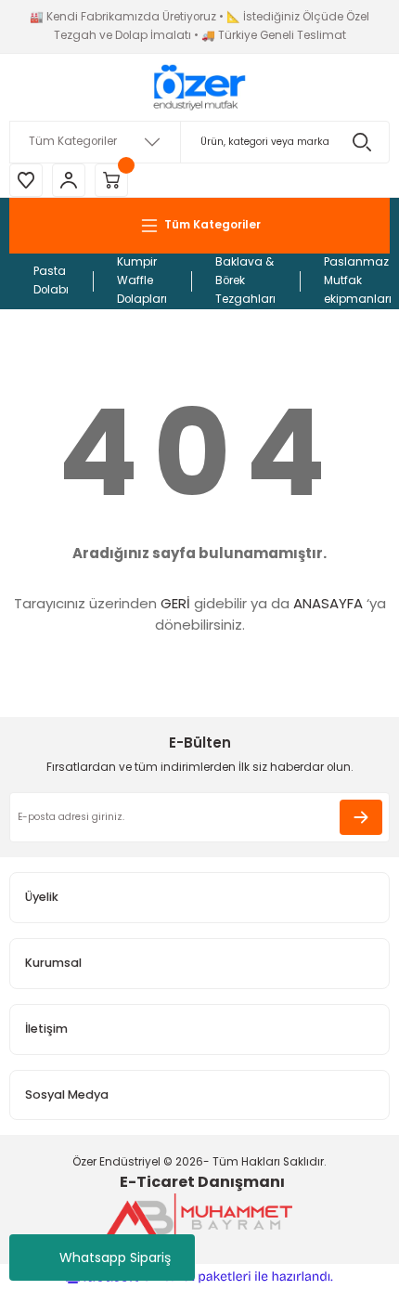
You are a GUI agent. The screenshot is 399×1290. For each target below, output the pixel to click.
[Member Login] (68, 180)
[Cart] (111, 180)
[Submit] (361, 817)
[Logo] (199, 87)
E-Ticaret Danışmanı (202, 1181)
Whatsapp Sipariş (115, 1257)
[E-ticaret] (197, 1276)
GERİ (175, 603)
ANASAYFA (328, 603)
